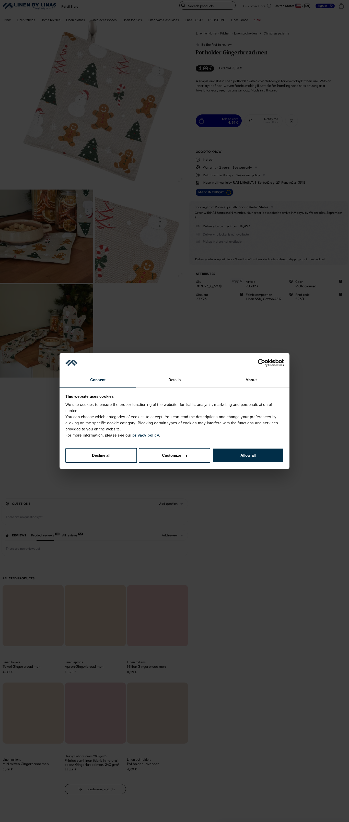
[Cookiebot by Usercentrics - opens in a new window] (261, 363)
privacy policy (145, 435)
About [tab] (251, 380)
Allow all (248, 455)
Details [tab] (174, 380)
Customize (171, 455)
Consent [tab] (98, 380)
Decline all (101, 455)
